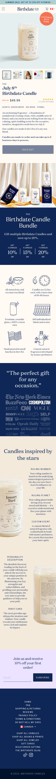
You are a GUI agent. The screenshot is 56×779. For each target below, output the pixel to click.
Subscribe (43, 677)
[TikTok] (25, 754)
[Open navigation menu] (3, 9)
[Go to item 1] (6, 75)
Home (28, 701)
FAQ (28, 705)
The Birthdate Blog (28, 750)
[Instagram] (30, 754)
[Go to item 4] (38, 75)
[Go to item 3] (28, 75)
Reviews (28, 712)
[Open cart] (47, 9)
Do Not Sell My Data (28, 722)
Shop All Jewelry (28, 740)
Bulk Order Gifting (28, 746)
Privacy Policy (28, 715)
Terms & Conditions (28, 718)
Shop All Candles (28, 733)
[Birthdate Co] (28, 9)
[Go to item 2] (17, 75)
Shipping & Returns (28, 708)
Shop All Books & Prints (28, 736)
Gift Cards (28, 743)
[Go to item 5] (49, 75)
